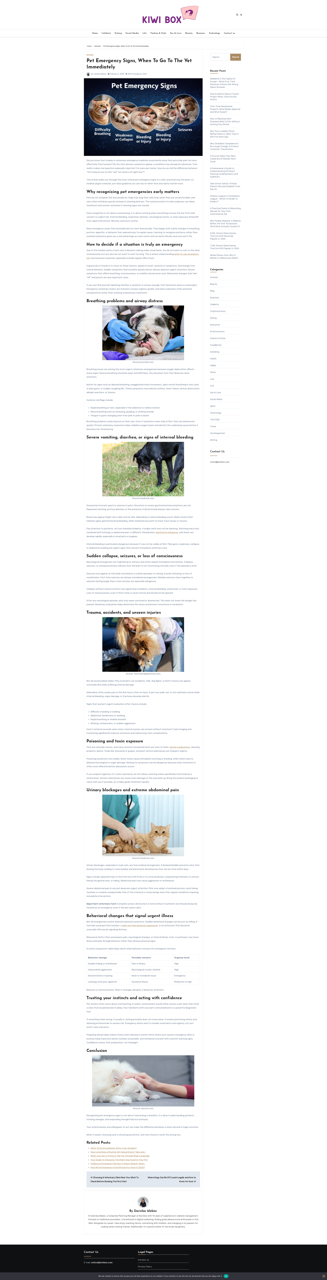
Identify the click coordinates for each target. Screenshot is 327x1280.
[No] (324, 1276)
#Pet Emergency (135, 74)
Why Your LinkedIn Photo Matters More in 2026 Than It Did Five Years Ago (224, 134)
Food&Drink (215, 345)
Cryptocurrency (218, 311)
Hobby (213, 365)
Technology (214, 33)
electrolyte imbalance (167, 532)
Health (213, 358)
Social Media (132, 33)
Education (215, 325)
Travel (213, 426)
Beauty (189, 33)
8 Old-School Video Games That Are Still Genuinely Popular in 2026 (223, 236)
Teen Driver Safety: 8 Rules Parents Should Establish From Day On (225, 186)
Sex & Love (176, 33)
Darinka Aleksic (100, 74)
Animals (90, 55)
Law (212, 379)
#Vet (145, 74)
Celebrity (106, 33)
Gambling (214, 352)
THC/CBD (215, 419)
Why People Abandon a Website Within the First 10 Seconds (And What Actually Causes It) (225, 224)
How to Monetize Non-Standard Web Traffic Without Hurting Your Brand (225, 122)
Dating (118, 33)
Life (145, 33)
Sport (212, 406)
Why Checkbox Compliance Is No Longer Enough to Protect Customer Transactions (224, 146)
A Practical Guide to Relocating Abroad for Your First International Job (225, 211)
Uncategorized (217, 433)
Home (95, 33)
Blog (212, 291)
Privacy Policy (145, 1266)
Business (200, 33)
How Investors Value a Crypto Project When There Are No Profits (224, 97)
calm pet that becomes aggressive (140, 925)
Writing (213, 440)
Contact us (229, 33)
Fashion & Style (158, 33)
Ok (226, 1276)
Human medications (180, 747)
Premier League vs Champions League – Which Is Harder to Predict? (225, 199)
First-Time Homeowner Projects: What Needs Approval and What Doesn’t (225, 109)
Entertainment (217, 331)
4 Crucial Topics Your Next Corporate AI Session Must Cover (223, 159)
